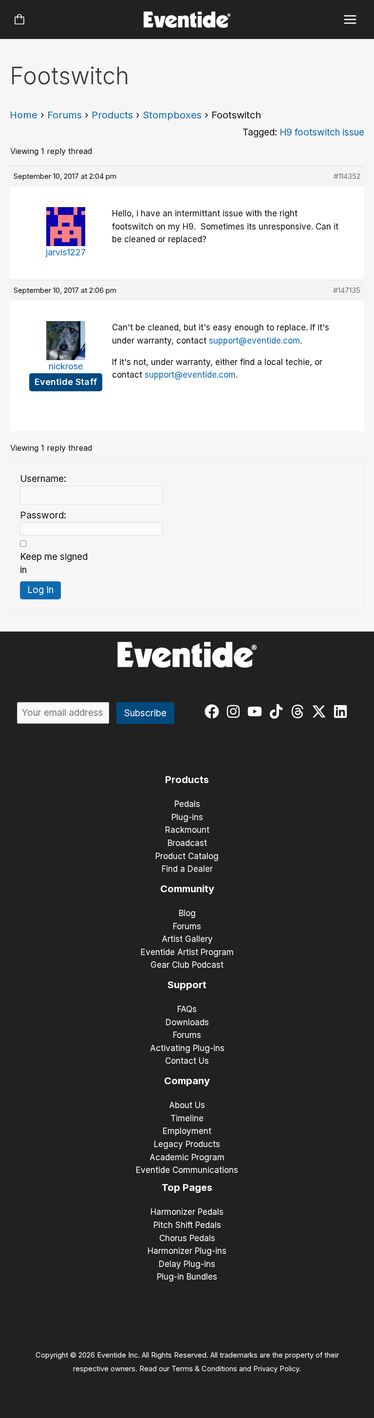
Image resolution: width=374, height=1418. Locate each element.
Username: (43, 478)
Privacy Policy (276, 1368)
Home (23, 115)
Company (187, 1081)
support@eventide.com (254, 340)
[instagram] (235, 711)
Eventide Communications (187, 1170)
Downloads (187, 1022)
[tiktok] (278, 711)
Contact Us (187, 1061)
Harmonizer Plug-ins (187, 1251)
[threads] (299, 711)
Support (187, 985)
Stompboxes (172, 115)
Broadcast (187, 843)
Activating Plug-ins (187, 1048)
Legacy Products (187, 1144)
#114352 (347, 176)
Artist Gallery (187, 939)
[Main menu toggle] (350, 19)
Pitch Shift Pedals (187, 1225)
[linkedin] (342, 711)
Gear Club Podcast (187, 965)
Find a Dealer (187, 869)
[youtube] (256, 711)
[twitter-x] (321, 711)
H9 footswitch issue (322, 132)
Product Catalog (187, 856)
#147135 (346, 290)
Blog (187, 913)
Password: (43, 515)
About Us (187, 1105)
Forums (64, 115)
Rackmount (187, 830)
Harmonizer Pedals (187, 1212)
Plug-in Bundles (187, 1277)
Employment (187, 1131)
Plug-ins (187, 817)
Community (187, 889)
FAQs (187, 1009)
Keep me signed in (54, 563)
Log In (40, 589)
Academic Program (187, 1157)
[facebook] (214, 711)
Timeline (187, 1118)
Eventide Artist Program (187, 952)
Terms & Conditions (204, 1368)
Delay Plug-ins (187, 1264)
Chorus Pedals (187, 1238)
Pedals (187, 804)
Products (112, 115)
